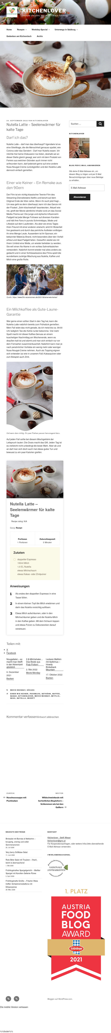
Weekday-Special (40, 29)
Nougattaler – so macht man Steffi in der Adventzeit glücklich (14, 663)
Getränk (46, 694)
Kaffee (56, 694)
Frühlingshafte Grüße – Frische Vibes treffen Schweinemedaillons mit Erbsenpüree (22, 883)
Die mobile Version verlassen (14, 1007)
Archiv (40, 36)
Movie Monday (33, 672)
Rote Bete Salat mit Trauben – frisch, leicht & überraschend (21, 861)
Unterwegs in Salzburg (65, 29)
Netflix (55, 696)
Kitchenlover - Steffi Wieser (59, 837)
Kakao (13, 696)
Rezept (31, 698)
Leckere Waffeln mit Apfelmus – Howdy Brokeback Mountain (53, 664)
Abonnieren (80, 197)
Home (9, 29)
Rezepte (21, 29)
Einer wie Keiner (19, 694)
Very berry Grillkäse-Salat (16, 852)
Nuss (13, 698)
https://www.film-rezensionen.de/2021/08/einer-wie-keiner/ (35, 297)
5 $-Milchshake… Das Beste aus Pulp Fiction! (34, 662)
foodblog (35, 694)
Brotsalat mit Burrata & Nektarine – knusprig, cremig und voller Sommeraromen (20, 841)
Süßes (31, 690)
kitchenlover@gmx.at (57, 840)
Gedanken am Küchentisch (19, 36)
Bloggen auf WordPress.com (60, 999)
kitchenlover (44, 11)
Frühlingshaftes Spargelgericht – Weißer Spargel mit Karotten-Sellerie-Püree (23, 872)
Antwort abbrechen (48, 716)
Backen (10, 678)
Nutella (21, 698)
